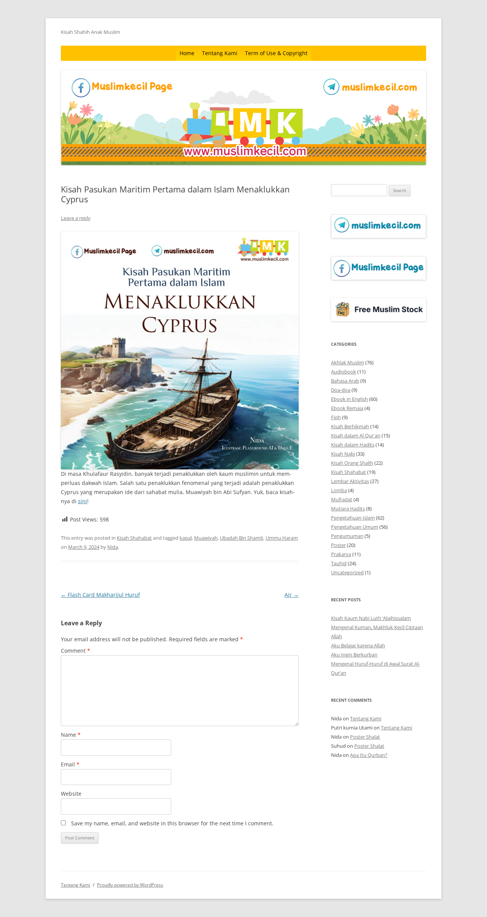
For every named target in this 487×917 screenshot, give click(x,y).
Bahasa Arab (345, 380)
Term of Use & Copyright (276, 53)
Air (292, 594)
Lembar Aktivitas (350, 481)
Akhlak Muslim (347, 362)
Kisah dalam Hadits (352, 444)
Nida (112, 547)
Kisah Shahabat (134, 537)
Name (71, 734)
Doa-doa (340, 389)
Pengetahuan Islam (353, 517)
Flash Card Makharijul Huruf (100, 594)
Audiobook (343, 371)
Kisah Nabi (343, 453)
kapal (186, 537)
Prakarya (341, 554)
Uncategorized (347, 572)
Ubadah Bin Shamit (241, 537)
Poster (338, 545)
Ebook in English (349, 399)
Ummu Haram (282, 537)
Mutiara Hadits (348, 508)
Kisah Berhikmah (350, 426)
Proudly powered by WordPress (130, 885)
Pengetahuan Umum (354, 526)
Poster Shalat (365, 736)
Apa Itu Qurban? (368, 755)
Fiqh (336, 417)
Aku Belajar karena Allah (358, 645)
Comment (75, 650)
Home (187, 53)
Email (70, 764)
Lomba (339, 490)
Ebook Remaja (347, 408)
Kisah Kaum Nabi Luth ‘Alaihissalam (371, 618)
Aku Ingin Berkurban (354, 654)
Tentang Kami (219, 53)
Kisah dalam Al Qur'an (355, 435)
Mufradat (341, 499)
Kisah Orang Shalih (352, 462)
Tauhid (339, 563)
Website (71, 793)
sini (82, 501)
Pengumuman (347, 535)
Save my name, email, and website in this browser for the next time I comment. (172, 823)
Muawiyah (206, 537)
